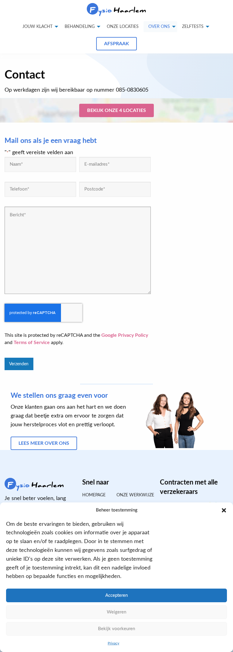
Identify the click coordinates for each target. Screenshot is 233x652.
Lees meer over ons (44, 443)
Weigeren (116, 612)
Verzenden (19, 364)
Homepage (94, 495)
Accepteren (116, 595)
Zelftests (193, 27)
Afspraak (116, 43)
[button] (224, 510)
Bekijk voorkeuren (116, 629)
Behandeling (80, 27)
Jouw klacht (37, 27)
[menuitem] (123, 26)
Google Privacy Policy (124, 335)
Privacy (113, 643)
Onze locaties (123, 27)
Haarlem (118, 10)
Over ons (159, 27)
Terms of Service (32, 342)
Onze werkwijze (133, 495)
